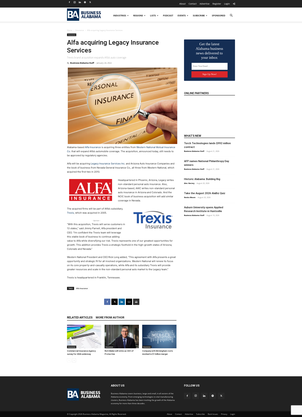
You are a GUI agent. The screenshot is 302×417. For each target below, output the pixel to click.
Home (69, 30)
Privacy (224, 414)
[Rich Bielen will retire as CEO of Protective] (122, 336)
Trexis (70, 212)
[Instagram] (74, 2)
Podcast (168, 15)
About (182, 3)
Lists (153, 15)
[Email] (129, 302)
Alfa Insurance (93, 147)
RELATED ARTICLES (79, 317)
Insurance (79, 30)
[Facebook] (69, 2)
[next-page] (74, 360)
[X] (90, 2)
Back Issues (213, 414)
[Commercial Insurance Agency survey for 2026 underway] (84, 336)
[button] (231, 15)
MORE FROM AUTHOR (110, 317)
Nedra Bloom (190, 197)
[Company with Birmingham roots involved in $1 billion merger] (159, 336)
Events (182, 15)
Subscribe (199, 15)
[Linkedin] (79, 2)
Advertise (205, 3)
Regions (138, 15)
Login (227, 3)
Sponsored (218, 15)
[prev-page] (69, 360)
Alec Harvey (189, 183)
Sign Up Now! (209, 74)
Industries (119, 15)
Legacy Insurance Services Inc (108, 163)
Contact (193, 3)
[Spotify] (85, 2)
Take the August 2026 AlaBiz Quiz (204, 193)
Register (217, 3)
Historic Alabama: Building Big (202, 179)
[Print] (136, 302)
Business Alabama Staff (82, 62)
